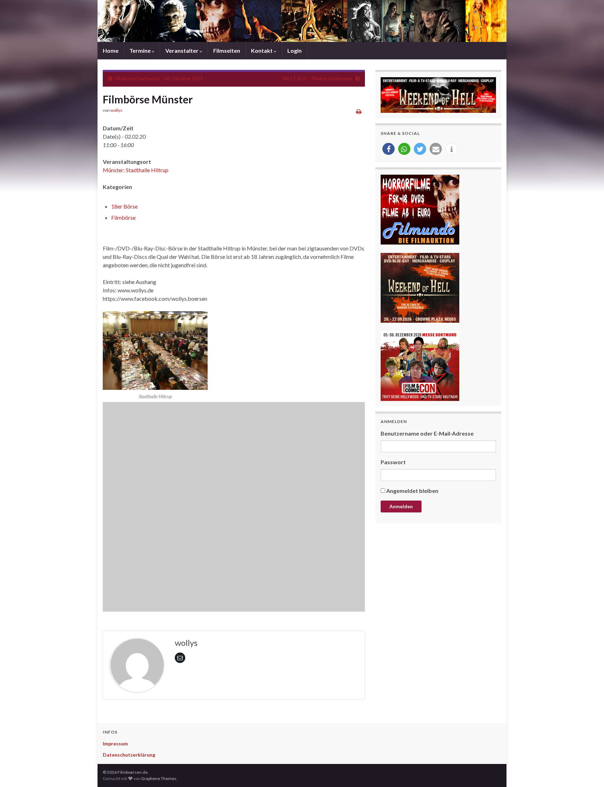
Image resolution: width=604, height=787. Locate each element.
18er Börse (124, 206)
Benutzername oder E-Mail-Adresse (427, 433)
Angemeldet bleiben (412, 490)
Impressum (115, 743)
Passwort (393, 462)
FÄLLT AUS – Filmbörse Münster (317, 78)
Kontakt (262, 50)
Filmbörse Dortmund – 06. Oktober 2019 (159, 78)
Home (110, 50)
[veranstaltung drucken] (358, 111)
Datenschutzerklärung (129, 755)
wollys (116, 110)
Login (294, 50)
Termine (140, 50)
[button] (388, 149)
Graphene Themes (159, 778)
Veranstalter (182, 50)
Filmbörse (123, 217)
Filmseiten (226, 50)
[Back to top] (588, 771)
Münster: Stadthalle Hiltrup (135, 170)
